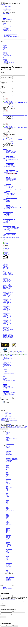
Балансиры (8, 181)
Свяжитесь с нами (7, 365)
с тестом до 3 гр (6, 296)
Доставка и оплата (7, 55)
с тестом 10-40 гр (7, 299)
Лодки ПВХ (8, 230)
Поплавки (8, 200)
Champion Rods (9, 563)
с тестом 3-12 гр (6, 313)
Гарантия (5, 27)
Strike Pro (8, 498)
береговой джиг (6, 268)
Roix (7, 473)
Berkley (7, 494)
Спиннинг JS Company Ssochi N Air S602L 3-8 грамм (15, 115)
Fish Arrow (8, 476)
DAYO (7, 465)
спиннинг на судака (7, 272)
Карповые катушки (10, 163)
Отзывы (5, 52)
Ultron (7, 472)
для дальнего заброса (7, 327)
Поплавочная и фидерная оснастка (13, 207)
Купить (5, 109)
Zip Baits (8, 505)
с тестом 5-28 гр (6, 293)
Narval (7, 503)
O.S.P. (7, 525)
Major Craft (8, 535)
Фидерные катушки (10, 161)
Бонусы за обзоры (7, 33)
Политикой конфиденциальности (8, 599)
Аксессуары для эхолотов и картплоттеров (15, 224)
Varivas (7, 511)
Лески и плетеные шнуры (9, 166)
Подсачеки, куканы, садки (9, 219)
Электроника (6, 222)
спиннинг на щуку (7, 273)
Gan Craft (8, 468)
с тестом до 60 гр (7, 302)
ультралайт (5, 277)
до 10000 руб (6, 330)
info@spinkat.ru (6, 13)
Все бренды (3, 260)
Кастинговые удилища (11, 151)
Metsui (7, 531)
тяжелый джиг (6, 326)
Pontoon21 (8, 483)
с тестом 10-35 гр (7, 316)
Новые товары (6, 364)
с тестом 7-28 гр (6, 309)
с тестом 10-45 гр (7, 323)
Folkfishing (8, 477)
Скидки (5, 24)
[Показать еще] (1, 342)
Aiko (7, 571)
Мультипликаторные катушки (12, 160)
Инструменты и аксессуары (12, 228)
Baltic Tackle (8, 566)
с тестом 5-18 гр (6, 308)
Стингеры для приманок (11, 198)
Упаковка (5, 31)
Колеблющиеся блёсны (11, 178)
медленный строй (7, 284)
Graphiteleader (9, 549)
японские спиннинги (8, 292)
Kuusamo (8, 497)
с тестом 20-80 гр (7, 319)
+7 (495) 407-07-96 (7, 412)
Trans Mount (8, 512)
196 (12, 128)
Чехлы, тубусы (6, 208)
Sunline (7, 515)
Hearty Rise (8, 545)
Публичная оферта (7, 35)
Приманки (5, 172)
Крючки (5, 192)
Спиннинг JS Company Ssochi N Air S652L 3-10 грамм (15, 127)
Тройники (8, 196)
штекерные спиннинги (8, 340)
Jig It (7, 540)
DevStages (9, 424)
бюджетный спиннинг (8, 274)
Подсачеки (8, 220)
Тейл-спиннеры (9, 180)
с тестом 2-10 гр (6, 301)
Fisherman (8, 551)
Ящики (7, 215)
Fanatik (7, 553)
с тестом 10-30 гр (7, 289)
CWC (7, 489)
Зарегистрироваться (7, 19)
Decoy (7, 559)
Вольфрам (8, 191)
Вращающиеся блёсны (11, 179)
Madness (7, 474)
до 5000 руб (5, 328)
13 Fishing (8, 572)
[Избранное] (1, 40)
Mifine (7, 469)
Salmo (7, 501)
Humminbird (8, 544)
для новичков (6, 267)
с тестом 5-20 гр (6, 303)
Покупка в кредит (5, 15)
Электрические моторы (11, 233)
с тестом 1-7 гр (6, 298)
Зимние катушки (9, 164)
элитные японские (7, 287)
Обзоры (5, 45)
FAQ (4, 46)
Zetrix (7, 507)
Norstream (8, 528)
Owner (7, 500)
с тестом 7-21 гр (6, 317)
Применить (3, 94)
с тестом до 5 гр (6, 291)
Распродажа (5, 54)
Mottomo (8, 529)
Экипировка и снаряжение (9, 226)
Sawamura (8, 519)
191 (12, 103)
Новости (5, 47)
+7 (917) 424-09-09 (7, 413)
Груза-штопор (9, 187)
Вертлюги (8, 205)
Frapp (7, 504)
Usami (7, 493)
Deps (7, 558)
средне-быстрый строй (8, 282)
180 (12, 116)
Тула (7, 466)
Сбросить (13, 94)
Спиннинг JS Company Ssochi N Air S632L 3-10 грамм (15, 102)
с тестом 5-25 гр (6, 295)
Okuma (7, 526)
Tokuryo (7, 514)
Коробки (8, 216)
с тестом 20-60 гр (7, 321)
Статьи (4, 48)
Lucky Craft (8, 536)
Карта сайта (5, 363)
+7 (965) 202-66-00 (7, 415)
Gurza (7, 547)
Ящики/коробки (6, 214)
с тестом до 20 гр (7, 312)
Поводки (8, 203)
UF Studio (8, 490)
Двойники (8, 195)
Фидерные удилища (10, 152)
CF (6, 561)
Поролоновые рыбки (10, 175)
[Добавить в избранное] (4, 99)
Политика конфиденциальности (10, 34)
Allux (7, 570)
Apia (7, 567)
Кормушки (8, 201)
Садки (7, 221)
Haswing (7, 496)
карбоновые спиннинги (8, 338)
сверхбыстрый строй (7, 280)
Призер (7, 523)
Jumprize (7, 482)
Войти (4, 18)
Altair (7, 568)
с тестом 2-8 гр (6, 310)
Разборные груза (9, 186)
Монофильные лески (10, 170)
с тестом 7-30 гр (6, 324)
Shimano (7, 518)
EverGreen (8, 554)
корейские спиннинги (8, 335)
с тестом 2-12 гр (6, 306)
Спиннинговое (5, 93)
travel (4, 271)
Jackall (7, 543)
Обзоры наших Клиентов (11, 438)
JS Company (4, 83)
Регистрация (6, 28)
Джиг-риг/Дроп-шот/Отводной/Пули (14, 189)
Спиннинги (8, 150)
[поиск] (13, 398)
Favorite (7, 552)
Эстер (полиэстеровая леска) (12, 171)
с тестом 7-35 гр (6, 314)
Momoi (7, 470)
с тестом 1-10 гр (6, 288)
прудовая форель (7, 263)
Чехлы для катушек (10, 210)
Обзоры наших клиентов (8, 49)
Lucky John (8, 491)
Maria (7, 502)
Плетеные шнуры (10, 167)
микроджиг (5, 264)
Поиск (2, 38)
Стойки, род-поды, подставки (12, 227)
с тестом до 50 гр (7, 315)
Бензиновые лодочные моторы (12, 231)
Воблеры (8, 174)
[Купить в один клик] (7, 99)
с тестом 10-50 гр (7, 307)
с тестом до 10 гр (7, 294)
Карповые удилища (10, 153)
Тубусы (7, 209)
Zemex (7, 508)
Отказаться (5, 428)
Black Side (8, 481)
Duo (7, 557)
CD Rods (8, 564)
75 (12, 131)
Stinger (7, 516)
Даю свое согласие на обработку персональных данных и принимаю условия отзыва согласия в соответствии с (14, 598)
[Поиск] (13, 585)
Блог (4, 51)
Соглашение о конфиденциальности (11, 36)
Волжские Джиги (10, 510)
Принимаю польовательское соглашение (11, 615)
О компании (6, 359)
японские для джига (7, 285)
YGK (7, 509)
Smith (7, 517)
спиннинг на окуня (7, 275)
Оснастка (5, 199)
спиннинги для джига (8, 337)
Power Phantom (9, 524)
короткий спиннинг (7, 333)
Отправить (3, 605)
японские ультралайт (7, 286)
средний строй (6, 281)
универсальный (6, 270)
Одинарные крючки (10, 193)
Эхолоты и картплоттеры (11, 223)
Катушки (5, 158)
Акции (4, 23)
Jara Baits (8, 542)
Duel (7, 486)
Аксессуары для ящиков (11, 217)
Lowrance (8, 537)
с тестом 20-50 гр (7, 320)
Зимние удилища (9, 156)
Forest (7, 495)
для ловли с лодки (7, 331)
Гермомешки (8, 213)
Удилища (5, 149)
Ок (1, 428)
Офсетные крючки (10, 194)
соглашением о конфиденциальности (18, 427)
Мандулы (8, 177)
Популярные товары (7, 358)
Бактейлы (8, 182)
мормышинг (6, 265)
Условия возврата (7, 30)
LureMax (8, 467)
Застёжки (8, 202)
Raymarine (8, 522)
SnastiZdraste (8, 479)
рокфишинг (5, 278)
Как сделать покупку (7, 26)
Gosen (7, 550)
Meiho (7, 488)
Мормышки (8, 184)
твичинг (5, 266)
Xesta (7, 475)
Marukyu (8, 533)
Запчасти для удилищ (10, 157)
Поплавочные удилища (11, 154)
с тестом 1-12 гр (6, 300)
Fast (3, 86)
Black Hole (8, 565)
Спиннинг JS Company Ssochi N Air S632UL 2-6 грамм (15, 139)
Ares (7, 484)
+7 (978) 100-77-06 (7, 416)
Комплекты (5, 235)
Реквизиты (5, 29)
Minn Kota (8, 530)
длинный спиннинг (7, 334)
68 (12, 143)
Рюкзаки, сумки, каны (8, 212)
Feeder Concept (9, 487)
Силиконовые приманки (11, 173)
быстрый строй (6, 279)
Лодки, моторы (6, 229)
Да (2, 73)
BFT (7, 480)
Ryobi (7, 521)
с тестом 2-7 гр (6, 322)
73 (12, 106)
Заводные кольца (9, 206)
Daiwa (7, 560)
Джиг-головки (9, 188)
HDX (7, 546)
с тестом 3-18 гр (6, 305)
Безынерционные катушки (12, 159)
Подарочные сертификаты (9, 234)
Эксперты (5, 44)
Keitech (7, 538)
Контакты (5, 53)
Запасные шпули (9, 165)
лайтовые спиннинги (8, 336)
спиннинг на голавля (8, 329)
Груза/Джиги (6, 185)
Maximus (8, 532)
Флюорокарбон (9, 168)
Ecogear (7, 556)
